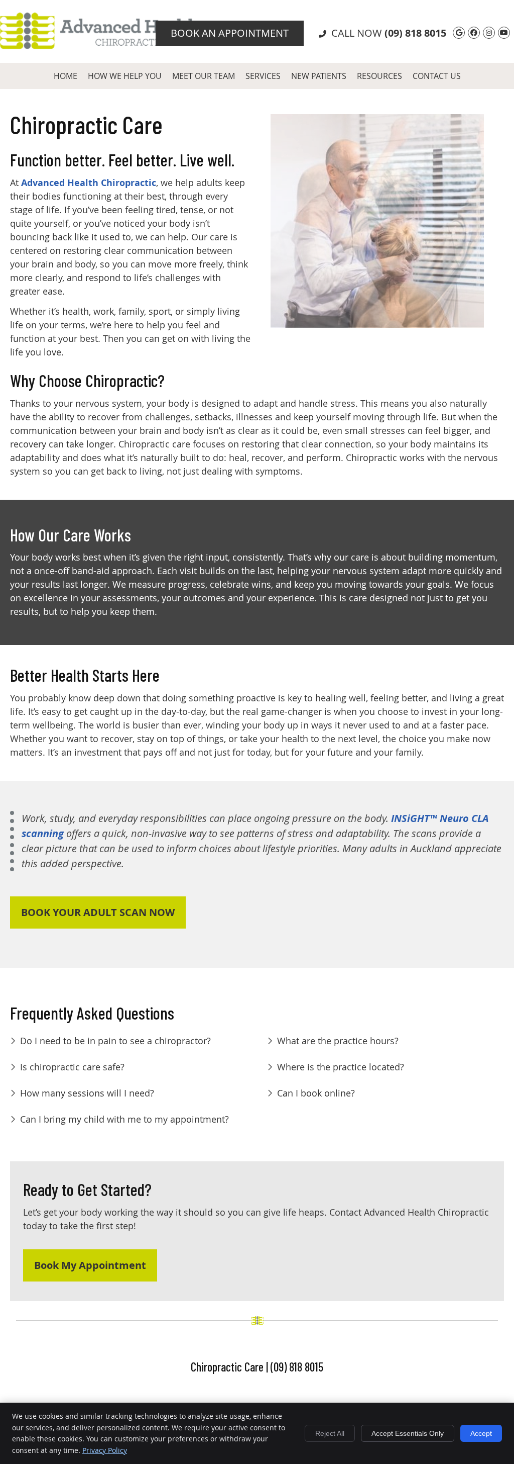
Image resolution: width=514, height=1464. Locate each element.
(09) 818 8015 (415, 33)
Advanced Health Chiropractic (88, 182)
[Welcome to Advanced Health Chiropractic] (99, 46)
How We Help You (125, 75)
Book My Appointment (90, 1265)
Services (263, 75)
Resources (379, 75)
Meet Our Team (203, 75)
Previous (262, 228)
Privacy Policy (104, 1450)
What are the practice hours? (338, 1041)
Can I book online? (316, 1093)
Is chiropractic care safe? (72, 1067)
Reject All (329, 1433)
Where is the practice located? (340, 1067)
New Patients (318, 75)
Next (491, 228)
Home (65, 75)
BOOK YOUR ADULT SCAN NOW (98, 912)
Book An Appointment (230, 33)
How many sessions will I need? (87, 1093)
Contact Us (437, 75)
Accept (481, 1433)
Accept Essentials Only (407, 1433)
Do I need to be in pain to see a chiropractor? (115, 1041)
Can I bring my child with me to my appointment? (124, 1119)
